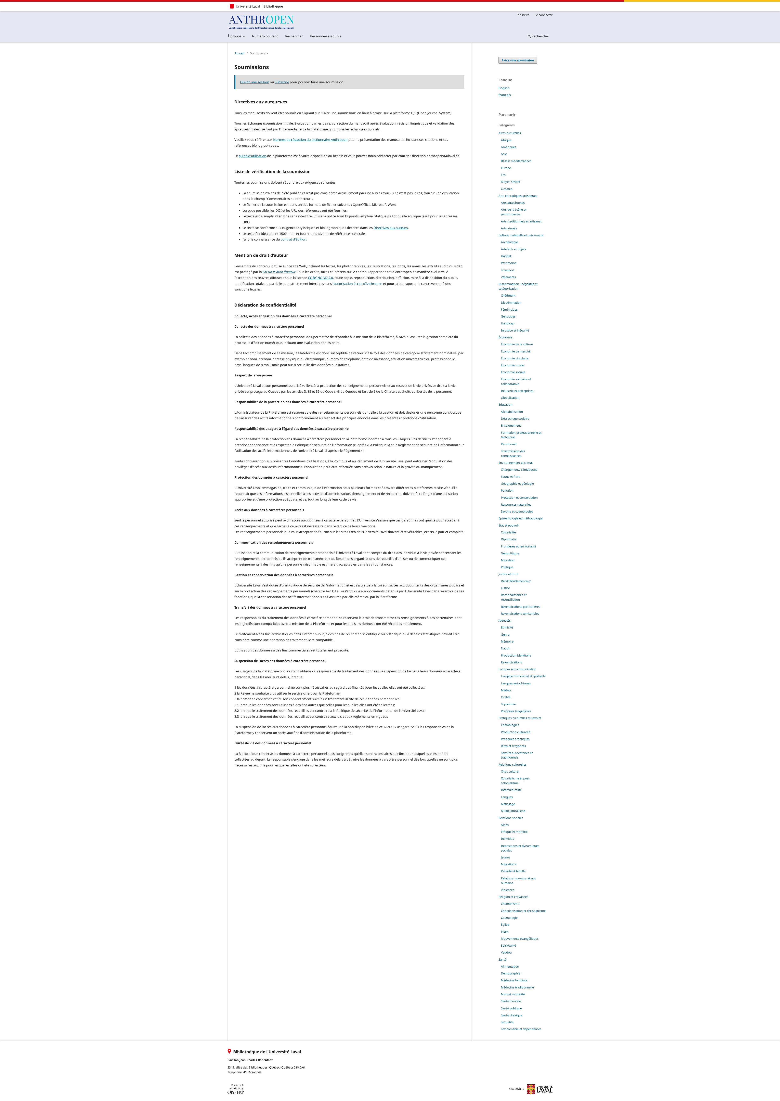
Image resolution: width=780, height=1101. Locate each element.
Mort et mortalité (513, 994)
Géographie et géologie (517, 483)
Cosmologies (510, 725)
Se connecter (543, 15)
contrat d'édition (293, 239)
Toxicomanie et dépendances (521, 1029)
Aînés (505, 825)
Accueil (239, 53)
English (504, 88)
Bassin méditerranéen (516, 161)
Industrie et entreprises (517, 391)
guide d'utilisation (252, 156)
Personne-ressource (325, 36)
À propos (235, 36)
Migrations (508, 864)
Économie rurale (512, 365)
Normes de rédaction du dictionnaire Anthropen (310, 139)
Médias (506, 690)
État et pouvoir (508, 525)
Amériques (508, 147)
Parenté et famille (513, 871)
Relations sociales (510, 818)
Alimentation (510, 966)
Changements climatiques (519, 469)
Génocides (508, 316)
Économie (505, 337)
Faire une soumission (518, 60)
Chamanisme (510, 904)
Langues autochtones (516, 683)
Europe (506, 168)
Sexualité (507, 1022)
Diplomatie (508, 539)
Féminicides (509, 309)
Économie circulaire (514, 358)
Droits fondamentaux (516, 581)
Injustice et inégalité (515, 330)
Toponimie (508, 704)
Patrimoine (508, 263)
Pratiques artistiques (515, 739)
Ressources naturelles (516, 504)
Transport (507, 270)
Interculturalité (511, 790)
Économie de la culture (517, 344)
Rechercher (294, 36)
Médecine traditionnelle (517, 987)
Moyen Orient (510, 182)
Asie (504, 154)
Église (505, 924)
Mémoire (507, 641)
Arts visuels (509, 228)
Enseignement (511, 425)
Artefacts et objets (513, 249)
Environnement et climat (515, 463)
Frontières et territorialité (518, 546)
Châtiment (508, 295)
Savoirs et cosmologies (517, 511)
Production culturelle (515, 732)
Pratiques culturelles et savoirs (519, 718)
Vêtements (508, 277)
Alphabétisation (512, 412)
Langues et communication (517, 669)
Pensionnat (509, 444)
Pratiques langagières (516, 711)
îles (503, 175)
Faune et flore (510, 477)
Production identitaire (516, 655)
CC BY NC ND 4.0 (320, 277)
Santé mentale (511, 1001)
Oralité (505, 697)
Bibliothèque (273, 6)
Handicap (507, 323)
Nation (505, 648)
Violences (507, 890)
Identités (504, 620)
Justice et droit (508, 574)
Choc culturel (510, 771)
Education (505, 404)
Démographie (510, 973)
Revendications (511, 662)
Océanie (506, 189)
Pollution (507, 490)
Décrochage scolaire (515, 418)
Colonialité (508, 532)
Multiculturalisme (513, 811)
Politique (507, 567)
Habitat (506, 256)
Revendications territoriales (520, 613)
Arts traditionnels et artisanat (521, 221)
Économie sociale (513, 372)
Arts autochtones (513, 202)
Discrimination (511, 302)
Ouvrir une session (254, 82)
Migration (508, 560)
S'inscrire (523, 15)
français (504, 95)
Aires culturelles (509, 133)
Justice (505, 588)
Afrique (506, 140)
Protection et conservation (519, 497)
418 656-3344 (252, 1072)
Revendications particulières (520, 607)
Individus (507, 839)
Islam (505, 932)
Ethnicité (507, 627)
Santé (502, 959)
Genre (505, 634)
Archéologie (509, 242)
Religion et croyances (513, 897)
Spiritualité (508, 945)
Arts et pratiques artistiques (517, 196)
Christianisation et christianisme (523, 911)
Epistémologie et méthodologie (520, 518)
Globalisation (510, 398)
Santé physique (511, 1015)
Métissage (508, 804)
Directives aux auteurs (391, 227)
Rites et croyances (513, 746)
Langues (507, 797)
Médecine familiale (514, 980)
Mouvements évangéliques (519, 938)
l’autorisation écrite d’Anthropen (357, 283)
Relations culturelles (512, 764)
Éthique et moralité (514, 832)
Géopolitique (510, 553)
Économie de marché (515, 351)
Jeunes (505, 857)
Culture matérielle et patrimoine (520, 235)
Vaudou (506, 952)
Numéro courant (265, 36)
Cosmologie (509, 918)
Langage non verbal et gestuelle (523, 676)
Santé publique (511, 1008)
